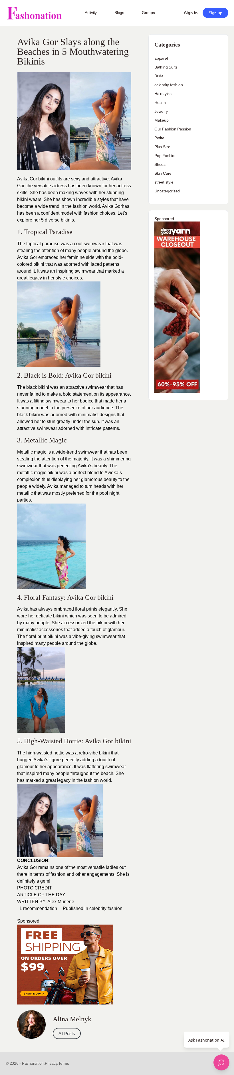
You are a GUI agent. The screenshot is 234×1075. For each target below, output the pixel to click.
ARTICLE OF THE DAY (41, 894)
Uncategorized (167, 191)
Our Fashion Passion (172, 129)
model (42, 407)
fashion (90, 213)
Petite (159, 138)
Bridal (159, 76)
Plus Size (162, 146)
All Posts (66, 1033)
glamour (25, 766)
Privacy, (51, 1063)
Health (160, 102)
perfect (78, 472)
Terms (63, 1063)
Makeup (161, 120)
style (60, 277)
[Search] (170, 12)
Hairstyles (163, 93)
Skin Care (163, 173)
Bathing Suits (165, 67)
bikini (58, 615)
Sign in (191, 13)
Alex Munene (60, 901)
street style (163, 182)
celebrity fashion (105, 908)
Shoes (160, 164)
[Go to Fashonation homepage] (34, 13)
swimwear (106, 636)
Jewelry (161, 111)
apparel (161, 58)
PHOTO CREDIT (34, 887)
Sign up (215, 13)
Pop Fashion (165, 155)
